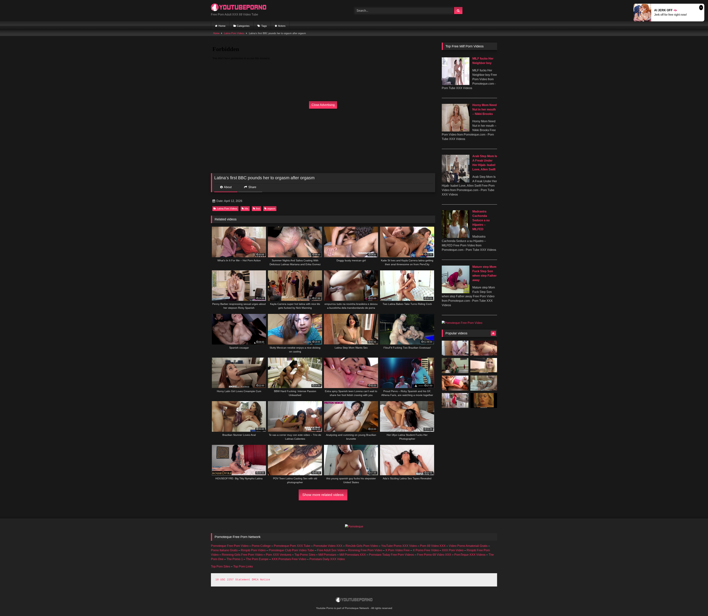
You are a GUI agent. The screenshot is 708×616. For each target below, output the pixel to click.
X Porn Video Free (397, 550)
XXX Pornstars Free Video (289, 559)
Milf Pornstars (327, 554)
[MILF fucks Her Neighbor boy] (455, 84)
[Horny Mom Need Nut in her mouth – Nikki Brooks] (455, 130)
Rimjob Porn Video (253, 550)
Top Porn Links (243, 566)
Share (252, 187)
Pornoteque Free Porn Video (230, 545)
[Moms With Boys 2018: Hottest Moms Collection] (483, 365)
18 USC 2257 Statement (232, 579)
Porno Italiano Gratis (224, 550)
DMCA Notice (261, 579)
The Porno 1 (235, 559)
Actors (281, 25)
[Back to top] (697, 605)
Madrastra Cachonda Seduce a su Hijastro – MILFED (481, 220)
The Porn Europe (257, 559)
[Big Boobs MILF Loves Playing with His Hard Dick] (455, 365)
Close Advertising (323, 104)
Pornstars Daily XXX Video (327, 559)
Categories (243, 25)
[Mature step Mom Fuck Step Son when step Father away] (455, 292)
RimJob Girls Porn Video (362, 545)
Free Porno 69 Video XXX (434, 554)
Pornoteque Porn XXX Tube (292, 545)
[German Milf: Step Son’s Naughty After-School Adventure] (455, 348)
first (258, 208)
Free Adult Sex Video (331, 550)
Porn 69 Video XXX (433, 545)
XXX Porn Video (453, 550)
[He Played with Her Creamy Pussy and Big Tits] (483, 383)
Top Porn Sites (220, 566)
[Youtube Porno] (238, 7)
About (227, 187)
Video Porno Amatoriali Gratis (468, 545)
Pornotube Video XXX (327, 545)
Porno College (261, 545)
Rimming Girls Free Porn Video (242, 554)
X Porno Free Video (426, 550)
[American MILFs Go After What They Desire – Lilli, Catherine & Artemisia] (455, 400)
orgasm (271, 208)
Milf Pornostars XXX (352, 554)
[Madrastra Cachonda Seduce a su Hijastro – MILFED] (455, 236)
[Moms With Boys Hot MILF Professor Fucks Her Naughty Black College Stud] (483, 400)
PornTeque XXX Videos (469, 554)
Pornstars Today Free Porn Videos (391, 554)
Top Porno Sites (304, 554)
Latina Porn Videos (234, 33)
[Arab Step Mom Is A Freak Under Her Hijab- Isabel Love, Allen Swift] (455, 181)
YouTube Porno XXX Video (399, 545)
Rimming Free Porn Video (365, 550)
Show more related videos (323, 495)
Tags (264, 25)
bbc (247, 208)
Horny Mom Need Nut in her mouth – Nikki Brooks (484, 109)
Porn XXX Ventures (278, 554)
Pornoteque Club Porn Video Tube (291, 550)
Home (221, 25)
